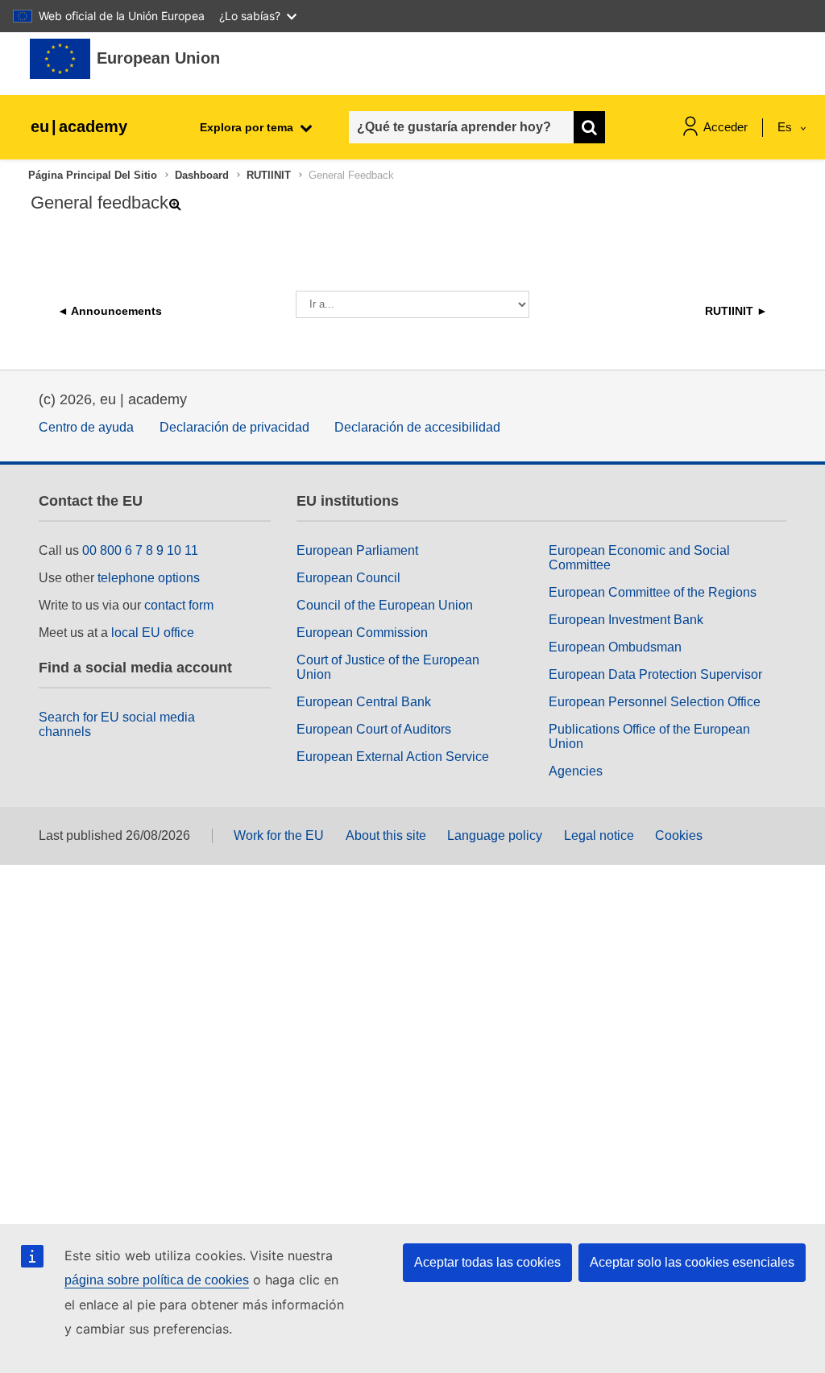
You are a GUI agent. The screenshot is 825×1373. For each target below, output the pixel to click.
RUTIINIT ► (736, 310)
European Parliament (357, 550)
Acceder (725, 127)
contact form (179, 605)
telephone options (148, 578)
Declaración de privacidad (234, 427)
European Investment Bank (626, 620)
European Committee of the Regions (653, 592)
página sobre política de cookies (156, 1280)
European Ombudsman (615, 647)
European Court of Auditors (373, 729)
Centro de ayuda (86, 427)
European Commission (362, 632)
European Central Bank (363, 702)
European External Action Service (392, 756)
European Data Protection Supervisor (655, 674)
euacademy (79, 126)
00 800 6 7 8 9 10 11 (140, 550)
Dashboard (202, 175)
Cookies (679, 835)
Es (786, 127)
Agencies (576, 771)
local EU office (152, 632)
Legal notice (599, 835)
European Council (348, 578)
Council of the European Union (384, 605)
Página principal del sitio (92, 175)
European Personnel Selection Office (655, 702)
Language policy (494, 835)
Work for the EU (279, 835)
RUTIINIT (269, 175)
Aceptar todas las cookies (487, 1262)
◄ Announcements (109, 310)
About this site (386, 835)
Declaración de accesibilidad (417, 427)
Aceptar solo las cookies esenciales (692, 1262)
